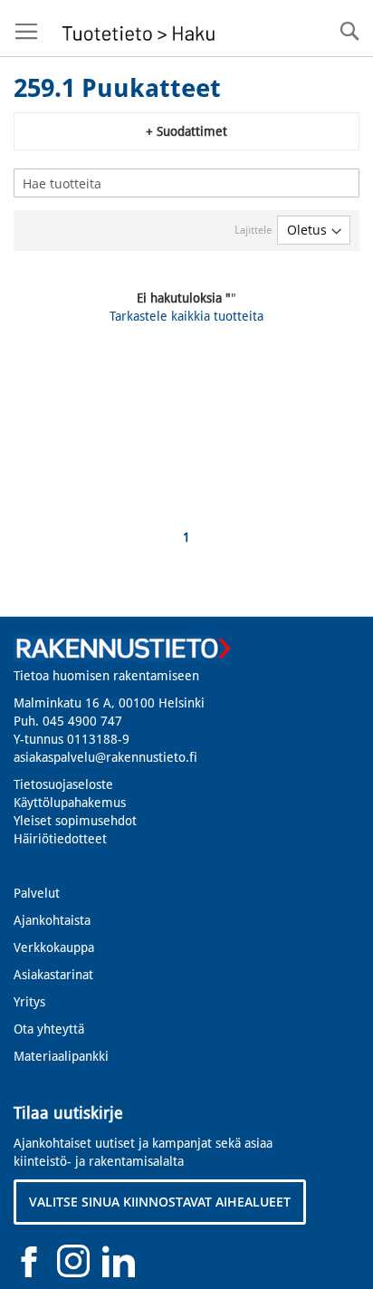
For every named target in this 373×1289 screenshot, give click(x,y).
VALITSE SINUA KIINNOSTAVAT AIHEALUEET (160, 1201)
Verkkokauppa (54, 947)
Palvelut (37, 893)
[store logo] (136, 28)
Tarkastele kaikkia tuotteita (186, 316)
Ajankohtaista (52, 920)
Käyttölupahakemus (70, 802)
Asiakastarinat (53, 974)
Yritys (29, 1002)
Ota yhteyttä (49, 1029)
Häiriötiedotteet (60, 839)
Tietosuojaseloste (63, 784)
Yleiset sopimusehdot (75, 820)
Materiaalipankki (61, 1056)
